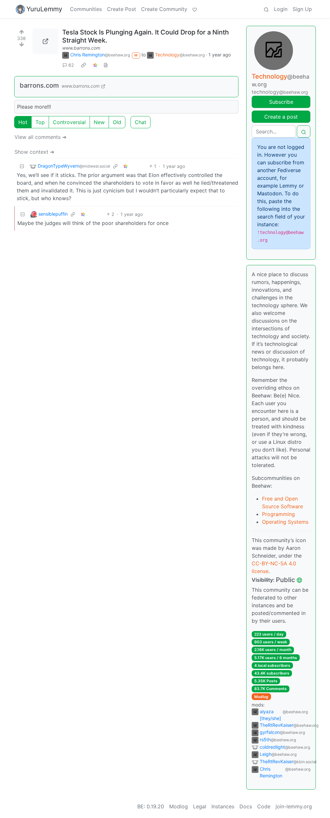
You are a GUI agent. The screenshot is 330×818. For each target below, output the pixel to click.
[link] (83, 65)
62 (71, 65)
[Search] (266, 9)
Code (263, 806)
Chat (140, 122)
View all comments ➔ (40, 137)
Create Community (164, 9)
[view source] (106, 65)
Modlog (261, 696)
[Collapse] (22, 166)
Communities (86, 9)
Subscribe (281, 102)
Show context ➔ (34, 152)
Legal (199, 806)
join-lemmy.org (294, 806)
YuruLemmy (44, 9)
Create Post (121, 9)
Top (40, 122)
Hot (22, 122)
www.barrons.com (81, 48)
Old (117, 122)
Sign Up (302, 9)
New (99, 122)
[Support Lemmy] (194, 9)
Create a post (281, 116)
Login (280, 9)
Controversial (69, 122)
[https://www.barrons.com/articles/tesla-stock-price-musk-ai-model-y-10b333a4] (45, 41)
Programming (278, 514)
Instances (222, 806)
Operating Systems (285, 522)
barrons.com (39, 85)
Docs (245, 806)
